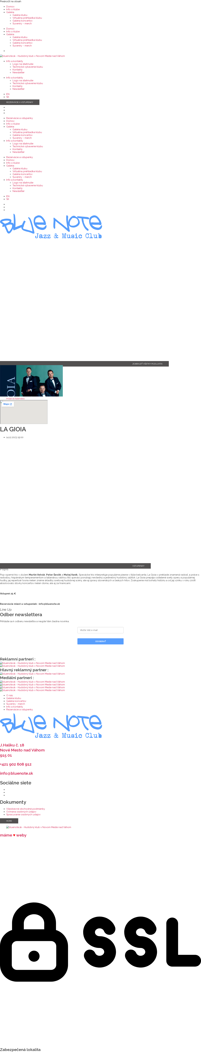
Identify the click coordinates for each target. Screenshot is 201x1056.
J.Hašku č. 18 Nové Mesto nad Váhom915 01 (22, 750)
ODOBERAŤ (100, 641)
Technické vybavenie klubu (28, 66)
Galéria (10, 12)
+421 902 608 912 (16, 764)
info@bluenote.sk (16, 773)
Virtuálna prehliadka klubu (27, 17)
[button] (15, 398)
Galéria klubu (20, 15)
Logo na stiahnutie (23, 64)
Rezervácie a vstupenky (19, 118)
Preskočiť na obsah (10, 1)
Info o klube (13, 9)
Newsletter (18, 72)
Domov (10, 6)
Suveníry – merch (22, 23)
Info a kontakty (14, 61)
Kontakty (17, 69)
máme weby (13, 835)
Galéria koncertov (23, 20)
